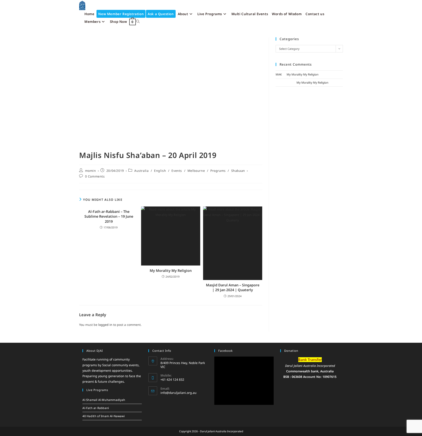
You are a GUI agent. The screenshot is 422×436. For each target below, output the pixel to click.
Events (176, 171)
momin (90, 171)
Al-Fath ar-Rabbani (95, 408)
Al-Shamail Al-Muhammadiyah (103, 400)
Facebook (225, 351)
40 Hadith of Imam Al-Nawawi (103, 416)
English (160, 171)
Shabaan (238, 171)
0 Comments (95, 176)
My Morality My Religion (171, 270)
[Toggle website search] (138, 21)
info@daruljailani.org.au (178, 393)
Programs (218, 171)
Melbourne (196, 171)
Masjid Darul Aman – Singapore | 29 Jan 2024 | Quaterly (232, 287)
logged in (105, 325)
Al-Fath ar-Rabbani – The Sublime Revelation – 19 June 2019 (108, 216)
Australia (141, 171)
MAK (279, 74)
